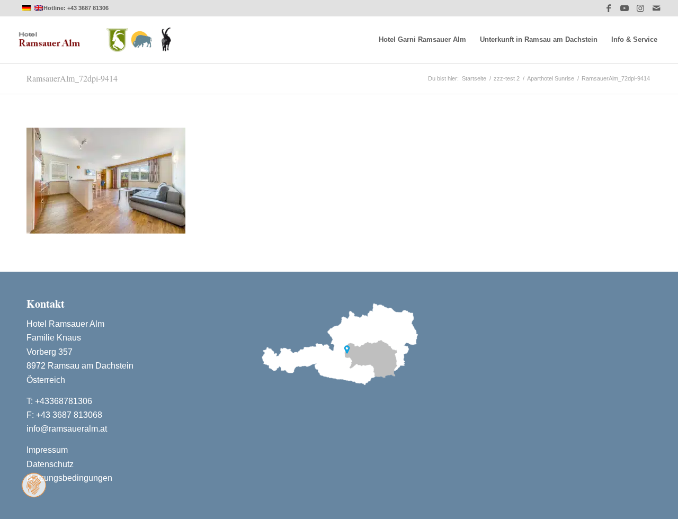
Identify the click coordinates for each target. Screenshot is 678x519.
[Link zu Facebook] (608, 8)
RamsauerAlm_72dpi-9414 (72, 78)
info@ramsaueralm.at (66, 428)
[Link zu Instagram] (640, 8)
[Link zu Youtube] (624, 8)
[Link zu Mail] (656, 8)
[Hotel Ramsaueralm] (95, 39)
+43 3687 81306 (88, 8)
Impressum (47, 449)
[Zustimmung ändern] (34, 485)
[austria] (339, 342)
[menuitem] (422, 39)
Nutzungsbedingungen (69, 477)
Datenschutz (50, 464)
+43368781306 (63, 401)
